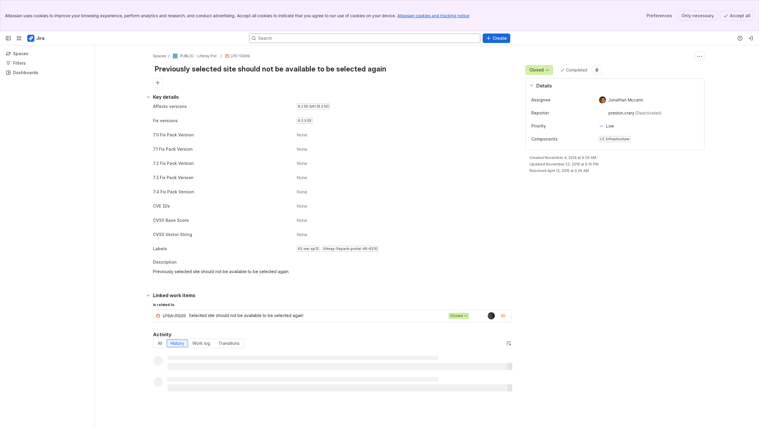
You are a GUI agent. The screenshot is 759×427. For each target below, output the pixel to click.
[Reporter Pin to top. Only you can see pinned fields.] (562, 113)
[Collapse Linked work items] (148, 295)
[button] (612, 86)
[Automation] (597, 70)
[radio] (160, 343)
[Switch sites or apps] (19, 38)
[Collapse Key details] (148, 97)
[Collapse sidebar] (8, 38)
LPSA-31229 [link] (174, 315)
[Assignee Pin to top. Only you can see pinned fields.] (563, 100)
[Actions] (699, 56)
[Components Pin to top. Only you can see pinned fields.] (562, 139)
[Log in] (750, 38)
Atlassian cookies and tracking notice (433, 15)
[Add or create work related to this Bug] (157, 82)
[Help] (740, 38)
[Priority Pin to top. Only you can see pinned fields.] (559, 126)
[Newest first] (508, 343)
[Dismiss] (124, 380)
